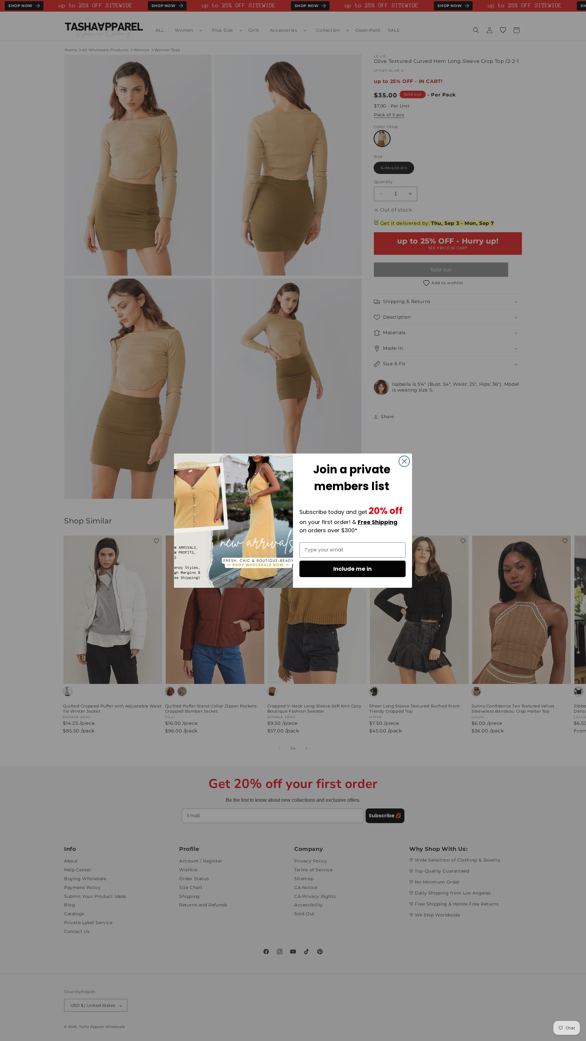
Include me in (352, 569)
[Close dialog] (404, 461)
